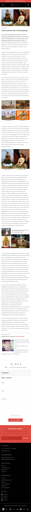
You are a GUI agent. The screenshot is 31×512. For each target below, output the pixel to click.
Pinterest (5, 498)
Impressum (3, 471)
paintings (24, 367)
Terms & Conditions (5, 487)
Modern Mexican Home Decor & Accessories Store (16, 505)
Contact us (3, 478)
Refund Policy (4, 485)
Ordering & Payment (5, 483)
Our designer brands (5, 467)
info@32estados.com (5, 450)
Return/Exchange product (6, 480)
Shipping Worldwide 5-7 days (7, 457)
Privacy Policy (4, 469)
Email (2, 391)
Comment (4, 399)
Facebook (5, 494)
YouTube (5, 500)
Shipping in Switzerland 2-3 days (7, 459)
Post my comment (15, 420)
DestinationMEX (20, 336)
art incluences (12, 367)
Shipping (3, 482)
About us (3, 465)
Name (2, 382)
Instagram (5, 496)
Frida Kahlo (19, 367)
